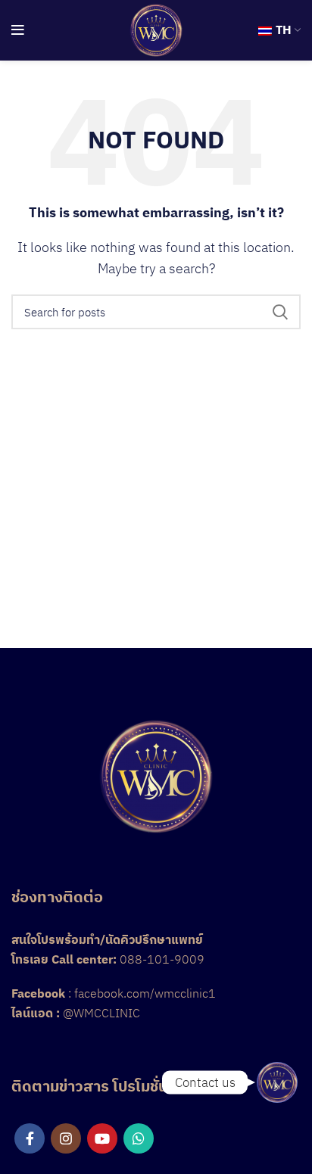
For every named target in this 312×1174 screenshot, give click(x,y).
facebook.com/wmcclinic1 (145, 993)
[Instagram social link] (66, 1138)
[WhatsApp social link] (138, 1138)
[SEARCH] (280, 311)
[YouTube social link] (102, 1138)
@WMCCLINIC (101, 1012)
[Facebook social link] (29, 1138)
